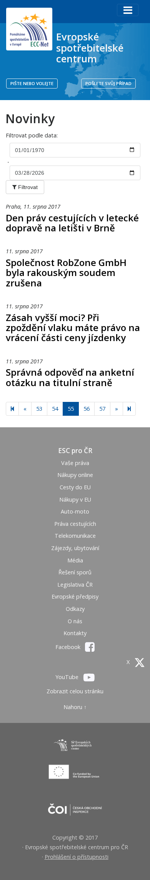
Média (75, 560)
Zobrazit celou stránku (75, 691)
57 (102, 408)
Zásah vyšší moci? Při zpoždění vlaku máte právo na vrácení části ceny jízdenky (73, 327)
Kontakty (75, 633)
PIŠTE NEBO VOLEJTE (31, 83)
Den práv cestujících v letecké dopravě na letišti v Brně (72, 222)
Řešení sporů (75, 572)
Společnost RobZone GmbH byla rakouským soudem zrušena (66, 272)
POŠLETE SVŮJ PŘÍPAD (108, 83)
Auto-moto (75, 511)
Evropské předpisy (75, 596)
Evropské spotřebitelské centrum (89, 47)
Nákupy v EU (75, 499)
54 (55, 408)
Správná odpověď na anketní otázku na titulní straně (70, 377)
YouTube (67, 677)
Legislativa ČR (75, 584)
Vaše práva (75, 463)
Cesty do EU (75, 487)
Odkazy (75, 608)
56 (86, 408)
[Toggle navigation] (127, 10)
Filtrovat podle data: (32, 135)
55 (71, 408)
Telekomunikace (75, 535)
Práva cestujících (75, 523)
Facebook (68, 647)
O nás (75, 621)
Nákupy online (75, 474)
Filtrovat (27, 187)
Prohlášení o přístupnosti (76, 856)
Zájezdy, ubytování (75, 548)
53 (39, 408)
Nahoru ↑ (75, 707)
